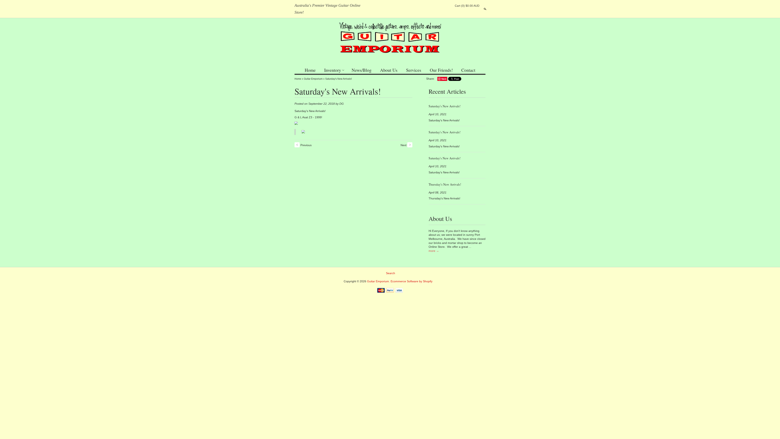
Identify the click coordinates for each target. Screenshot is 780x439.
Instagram (449, 6)
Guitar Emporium (313, 78)
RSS (428, 6)
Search (485, 9)
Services (413, 70)
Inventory (332, 70)
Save (443, 78)
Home (310, 70)
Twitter (442, 6)
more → (434, 250)
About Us (389, 70)
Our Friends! (441, 70)
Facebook (435, 6)
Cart (467, 5)
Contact (468, 70)
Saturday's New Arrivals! (338, 78)
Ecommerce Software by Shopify (411, 281)
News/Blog (362, 70)
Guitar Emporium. (379, 281)
